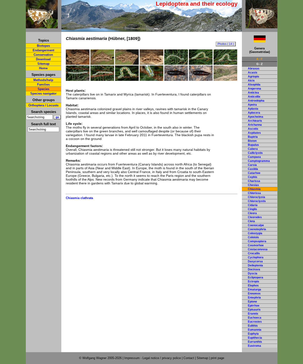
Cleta (251, 221)
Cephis (252, 177)
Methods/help (43, 80)
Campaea (254, 157)
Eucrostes (255, 321)
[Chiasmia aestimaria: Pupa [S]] (176, 80)
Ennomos (254, 293)
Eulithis (253, 325)
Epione (252, 301)
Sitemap (43, 63)
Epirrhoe (253, 305)
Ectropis (253, 281)
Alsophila (254, 84)
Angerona (254, 88)
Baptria (253, 137)
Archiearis (255, 120)
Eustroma (254, 345)
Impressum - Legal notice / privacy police (153, 358)
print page (217, 358)
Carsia (252, 165)
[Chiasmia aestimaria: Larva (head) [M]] (151, 80)
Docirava (254, 269)
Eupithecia (255, 337)
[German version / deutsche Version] (254, 41)
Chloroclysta (256, 197)
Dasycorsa (255, 261)
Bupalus (253, 145)
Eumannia (254, 329)
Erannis (253, 313)
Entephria (254, 297)
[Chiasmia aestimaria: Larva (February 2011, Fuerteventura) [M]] (176, 63)
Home (43, 68)
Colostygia (255, 233)
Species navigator (43, 93)
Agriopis (253, 76)
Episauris (254, 309)
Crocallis (254, 253)
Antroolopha (256, 100)
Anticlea (253, 92)
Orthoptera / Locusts (43, 105)
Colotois (253, 237)
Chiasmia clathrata (79, 198)
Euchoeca (254, 317)
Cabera (253, 149)
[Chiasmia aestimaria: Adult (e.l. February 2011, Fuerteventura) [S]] (77, 63)
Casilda (253, 169)
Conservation (43, 54)
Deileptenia (255, 265)
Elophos (253, 285)
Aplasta (253, 108)
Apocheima (255, 116)
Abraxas (253, 68)
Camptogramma (259, 161)
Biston (252, 141)
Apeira (252, 104)
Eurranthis (255, 341)
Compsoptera (257, 241)
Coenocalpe (256, 225)
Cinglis (252, 209)
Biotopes (43, 46)
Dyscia (252, 273)
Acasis (252, 72)
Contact (188, 358)
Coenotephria (257, 229)
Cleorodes (255, 217)
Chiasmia (254, 189)
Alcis (251, 80)
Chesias (253, 185)
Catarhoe (254, 173)
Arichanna (255, 124)
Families (43, 84)
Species (43, 89)
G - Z (259, 64)
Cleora (252, 213)
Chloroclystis (257, 201)
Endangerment (43, 50)
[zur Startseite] (42, 26)
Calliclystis (255, 153)
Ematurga (254, 289)
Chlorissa (254, 193)
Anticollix (254, 96)
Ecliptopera (255, 277)
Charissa (254, 181)
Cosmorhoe (256, 245)
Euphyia (253, 333)
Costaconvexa (257, 249)
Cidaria (253, 205)
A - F (259, 59)
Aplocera (254, 112)
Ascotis (253, 128)
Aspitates (254, 132)
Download (43, 59)
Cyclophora (255, 257)
